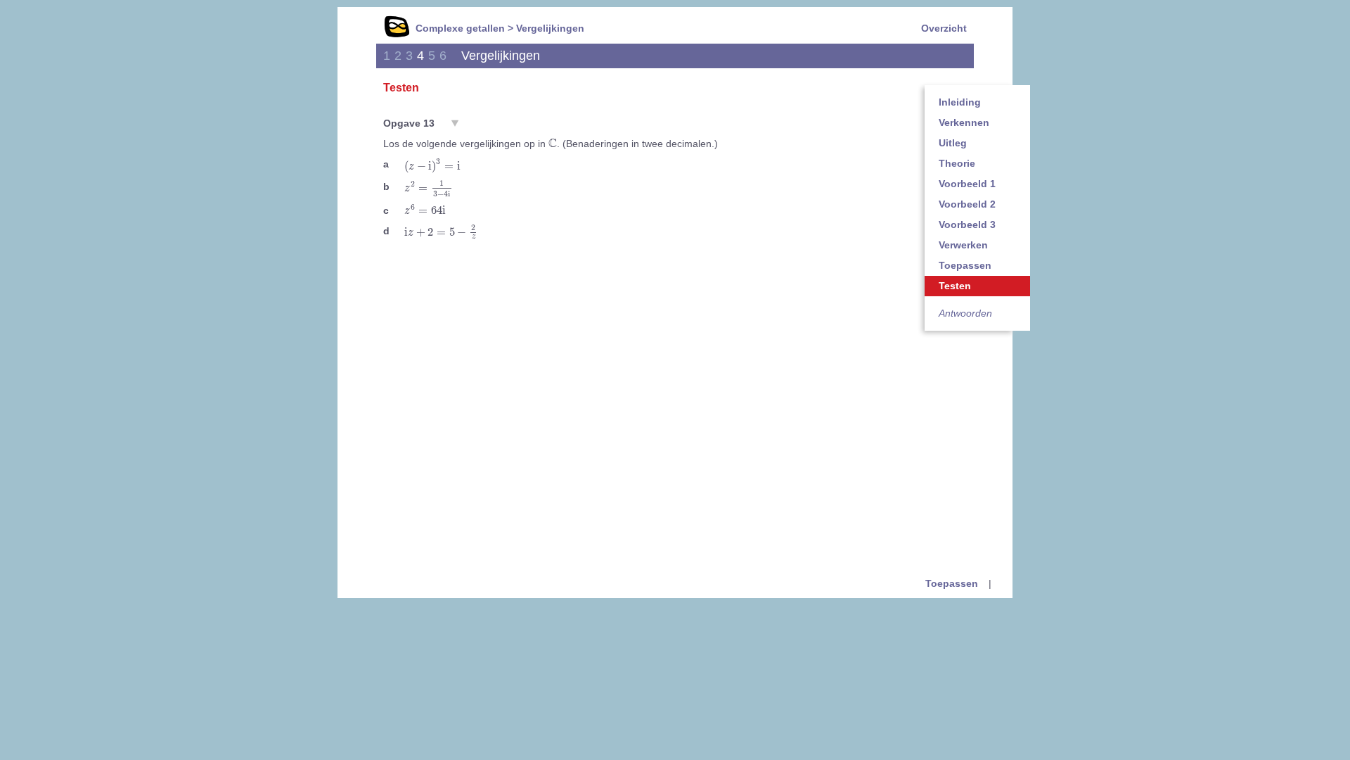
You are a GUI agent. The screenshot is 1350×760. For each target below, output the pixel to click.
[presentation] (552, 143)
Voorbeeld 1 (967, 183)
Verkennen (964, 122)
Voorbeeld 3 (967, 224)
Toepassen (965, 265)
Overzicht (944, 28)
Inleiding (960, 102)
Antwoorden (965, 313)
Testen (955, 285)
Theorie (957, 163)
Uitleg (953, 142)
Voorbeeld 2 (967, 204)
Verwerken (963, 245)
